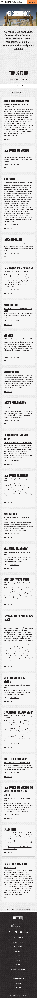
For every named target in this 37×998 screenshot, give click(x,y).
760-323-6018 (14, 321)
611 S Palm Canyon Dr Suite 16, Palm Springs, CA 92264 (18, 717)
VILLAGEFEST (8, 892)
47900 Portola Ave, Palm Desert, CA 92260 (18, 442)
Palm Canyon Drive (10, 867)
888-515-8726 (14, 290)
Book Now (33, 2)
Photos (18, 987)
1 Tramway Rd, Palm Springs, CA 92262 (16, 272)
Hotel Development (18, 974)
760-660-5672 (14, 357)
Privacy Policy (18, 942)
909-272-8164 (14, 253)
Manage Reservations (18, 969)
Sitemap (18, 983)
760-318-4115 (14, 744)
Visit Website (8, 139)
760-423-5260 (14, 814)
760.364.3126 (14, 225)
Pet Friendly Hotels (18, 978)
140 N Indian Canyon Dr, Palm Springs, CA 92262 (17, 686)
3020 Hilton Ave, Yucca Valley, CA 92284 (17, 762)
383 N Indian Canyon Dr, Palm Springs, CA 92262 (17, 553)
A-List (18, 960)
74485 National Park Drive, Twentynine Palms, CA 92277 (16, 106)
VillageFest (18, 894)
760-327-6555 (14, 601)
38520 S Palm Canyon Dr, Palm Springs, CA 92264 (18, 310)
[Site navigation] (2, 2)
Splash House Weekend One (17, 847)
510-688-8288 (14, 773)
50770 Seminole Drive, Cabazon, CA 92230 (17, 243)
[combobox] (18, 86)
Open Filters (18, 86)
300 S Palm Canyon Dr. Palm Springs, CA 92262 (17, 799)
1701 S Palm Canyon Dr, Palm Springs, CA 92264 (17, 584)
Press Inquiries (18, 947)
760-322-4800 (14, 164)
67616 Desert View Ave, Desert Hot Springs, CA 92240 (18, 407)
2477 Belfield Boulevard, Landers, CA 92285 (18, 183)
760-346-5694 (14, 460)
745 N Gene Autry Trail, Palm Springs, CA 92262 (17, 480)
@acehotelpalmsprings (22, 910)
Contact (18, 951)
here (19, 890)
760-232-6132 (14, 564)
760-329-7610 (14, 420)
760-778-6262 (14, 499)
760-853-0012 (14, 534)
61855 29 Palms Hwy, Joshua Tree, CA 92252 (18, 339)
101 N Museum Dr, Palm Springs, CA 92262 (17, 154)
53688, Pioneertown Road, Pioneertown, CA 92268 (18, 624)
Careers (18, 965)
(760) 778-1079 (14, 697)
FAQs (18, 956)
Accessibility (18, 937)
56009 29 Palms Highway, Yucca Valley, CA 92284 (18, 519)
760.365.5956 (14, 663)
